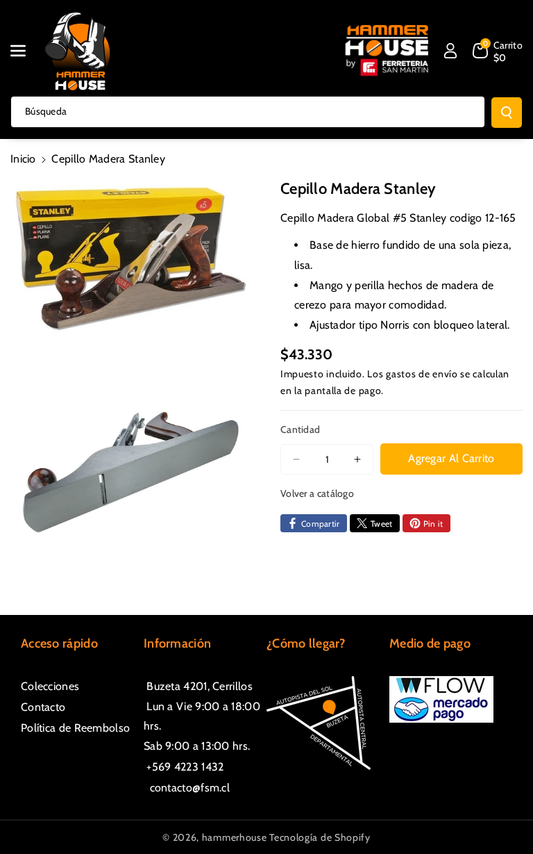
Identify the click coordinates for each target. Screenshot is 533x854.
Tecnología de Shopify (320, 837)
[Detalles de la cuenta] (450, 50)
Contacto (43, 707)
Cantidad (300, 429)
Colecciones (50, 686)
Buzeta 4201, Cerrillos (198, 686)
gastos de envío (422, 374)
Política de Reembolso (75, 727)
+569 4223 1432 (184, 766)
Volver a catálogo (317, 493)
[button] (25, 50)
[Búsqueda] (506, 112)
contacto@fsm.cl (187, 787)
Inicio (23, 158)
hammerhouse (234, 837)
